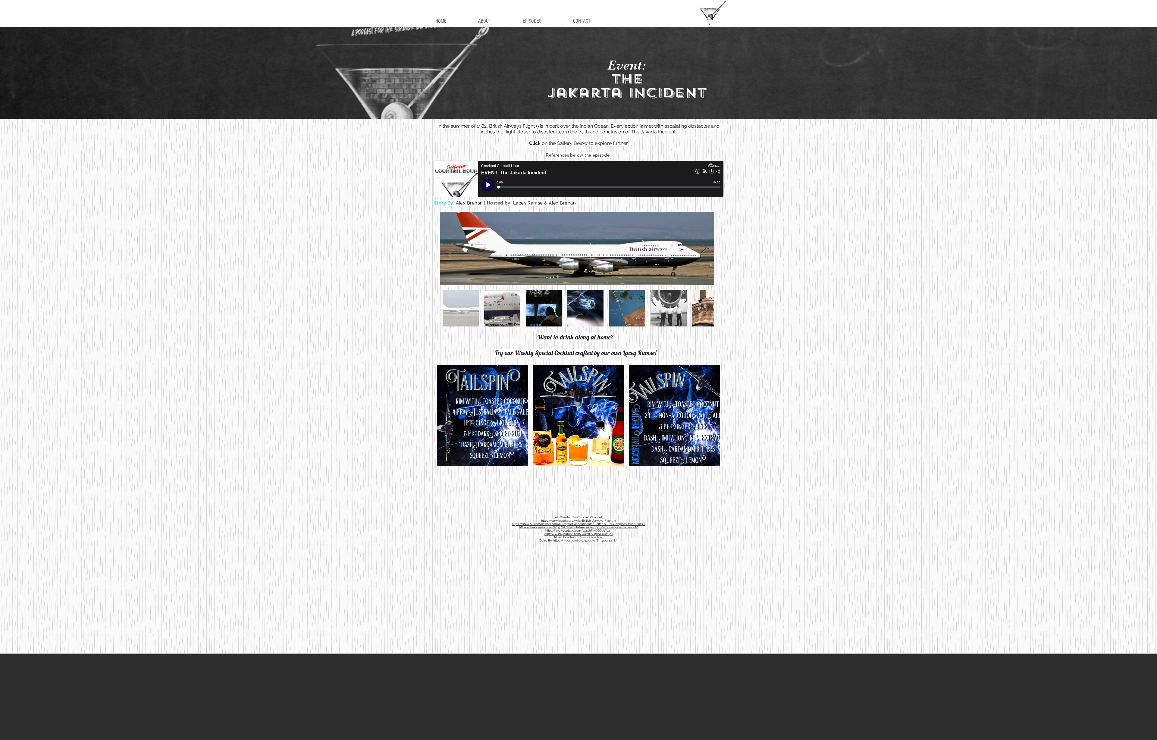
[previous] (448, 419)
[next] (709, 419)
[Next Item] (703, 248)
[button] (482, 415)
